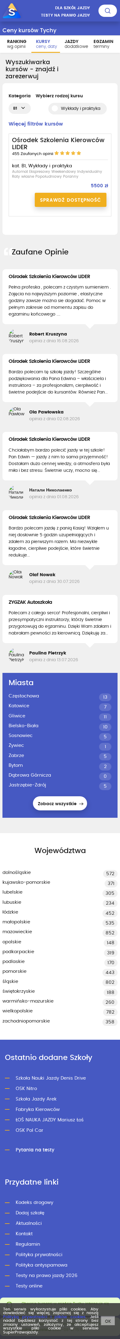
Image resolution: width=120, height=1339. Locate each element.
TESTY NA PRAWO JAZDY (65, 15)
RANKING (16, 44)
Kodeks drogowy (34, 1202)
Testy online (29, 1286)
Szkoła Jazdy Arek (36, 1099)
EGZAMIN (103, 44)
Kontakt (24, 1234)
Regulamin (28, 1244)
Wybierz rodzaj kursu (59, 96)
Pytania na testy (35, 1150)
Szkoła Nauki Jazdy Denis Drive (51, 1078)
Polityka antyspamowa (41, 1265)
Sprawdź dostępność (70, 200)
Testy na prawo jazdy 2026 (47, 1275)
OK (108, 1321)
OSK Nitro (26, 1088)
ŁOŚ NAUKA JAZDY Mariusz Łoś (50, 1120)
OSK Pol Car (29, 1130)
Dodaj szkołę (30, 1213)
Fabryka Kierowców (38, 1109)
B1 (15, 108)
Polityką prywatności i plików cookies (44, 1317)
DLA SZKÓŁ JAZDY (72, 8)
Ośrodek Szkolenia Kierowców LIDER (49, 276)
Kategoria (20, 96)
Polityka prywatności (39, 1254)
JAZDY (76, 44)
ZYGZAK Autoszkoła (30, 602)
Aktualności (29, 1223)
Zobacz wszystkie (58, 804)
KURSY (46, 44)
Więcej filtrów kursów (36, 124)
